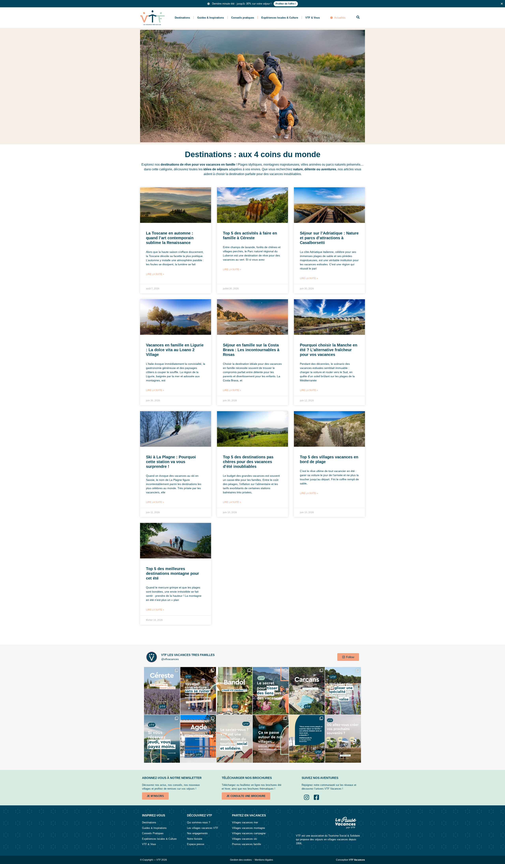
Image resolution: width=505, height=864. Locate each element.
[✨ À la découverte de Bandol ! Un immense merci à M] (234, 691)
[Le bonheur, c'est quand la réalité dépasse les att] (162, 691)
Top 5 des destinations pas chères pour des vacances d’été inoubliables (248, 462)
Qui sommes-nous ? (198, 822)
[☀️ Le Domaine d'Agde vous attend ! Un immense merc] (198, 739)
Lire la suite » (155, 274)
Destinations (182, 17)
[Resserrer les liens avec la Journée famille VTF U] (271, 691)
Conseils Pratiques (153, 833)
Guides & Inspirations (210, 17)
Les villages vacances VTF (202, 827)
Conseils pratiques (242, 17)
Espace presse (195, 844)
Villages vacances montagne (248, 827)
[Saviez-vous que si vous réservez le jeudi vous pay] (162, 739)
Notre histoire (194, 838)
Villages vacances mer (245, 822)
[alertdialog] (252, 3)
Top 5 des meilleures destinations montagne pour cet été (172, 573)
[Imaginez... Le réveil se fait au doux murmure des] (307, 691)
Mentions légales (264, 859)
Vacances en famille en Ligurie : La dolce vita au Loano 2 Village (175, 350)
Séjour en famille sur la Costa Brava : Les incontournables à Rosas (251, 350)
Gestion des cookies (241, 859)
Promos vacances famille (246, 844)
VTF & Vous (312, 17)
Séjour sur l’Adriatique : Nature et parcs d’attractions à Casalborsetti (329, 238)
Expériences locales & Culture (279, 17)
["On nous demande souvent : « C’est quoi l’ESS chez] (234, 739)
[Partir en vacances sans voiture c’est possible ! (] (198, 691)
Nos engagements (197, 833)
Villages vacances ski (244, 838)
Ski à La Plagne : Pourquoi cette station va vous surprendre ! (171, 462)
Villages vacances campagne (249, 833)
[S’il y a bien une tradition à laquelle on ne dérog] (343, 691)
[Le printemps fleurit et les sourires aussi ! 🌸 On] (343, 739)
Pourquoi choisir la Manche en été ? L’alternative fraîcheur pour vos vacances (328, 350)
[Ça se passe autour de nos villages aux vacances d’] (271, 739)
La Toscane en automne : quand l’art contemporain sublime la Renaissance (170, 238)
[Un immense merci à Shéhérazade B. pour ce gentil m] (307, 739)
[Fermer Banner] (501, 3)
